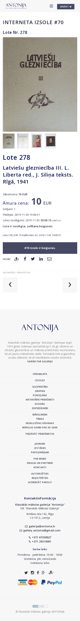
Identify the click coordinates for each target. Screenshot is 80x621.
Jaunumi (40, 443)
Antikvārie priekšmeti (40, 399)
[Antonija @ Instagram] (32, 572)
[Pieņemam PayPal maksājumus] (51, 582)
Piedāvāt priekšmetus (40, 433)
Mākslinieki (40, 414)
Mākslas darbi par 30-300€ (40, 427)
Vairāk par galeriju (40, 361)
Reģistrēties (40, 478)
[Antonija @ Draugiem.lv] (51, 572)
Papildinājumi (40, 452)
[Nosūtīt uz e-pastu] (49, 259)
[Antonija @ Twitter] (26, 572)
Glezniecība (40, 386)
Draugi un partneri (40, 463)
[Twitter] (33, 259)
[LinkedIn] (41, 259)
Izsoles (40, 380)
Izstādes (40, 448)
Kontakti (40, 467)
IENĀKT (65, 6)
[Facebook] (25, 259)
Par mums (40, 458)
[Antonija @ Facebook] (38, 572)
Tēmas (40, 418)
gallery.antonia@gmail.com (41, 530)
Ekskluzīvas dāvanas (40, 423)
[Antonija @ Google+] (43, 572)
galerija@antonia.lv (42, 526)
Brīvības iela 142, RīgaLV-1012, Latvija (40, 515)
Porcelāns (40, 395)
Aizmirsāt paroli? (40, 482)
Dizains (40, 404)
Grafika (40, 391)
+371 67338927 (41, 537)
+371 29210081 (41, 541)
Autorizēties (40, 473)
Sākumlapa (40, 374)
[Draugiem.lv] (16, 259)
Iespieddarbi (40, 408)
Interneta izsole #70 (33, 22)
